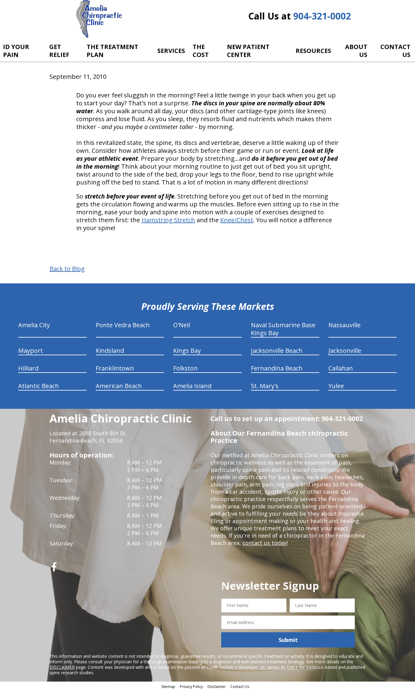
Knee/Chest (236, 220)
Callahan (340, 368)
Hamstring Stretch (168, 220)
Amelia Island (192, 386)
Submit (288, 640)
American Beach (119, 386)
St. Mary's (265, 386)
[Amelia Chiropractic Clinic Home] (99, 19)
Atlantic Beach (38, 386)
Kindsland (110, 350)
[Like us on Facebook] (54, 569)
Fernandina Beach (277, 368)
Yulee (336, 386)
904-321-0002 (322, 16)
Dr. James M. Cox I (278, 667)
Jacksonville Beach (277, 350)
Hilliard (28, 368)
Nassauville (344, 325)
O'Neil (181, 325)
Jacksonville (344, 350)
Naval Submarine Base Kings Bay (283, 329)
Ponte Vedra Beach (123, 325)
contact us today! (265, 542)
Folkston (185, 368)
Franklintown (115, 368)
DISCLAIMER (62, 667)
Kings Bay (187, 350)
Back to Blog (67, 269)
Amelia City (34, 325)
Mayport (30, 350)
